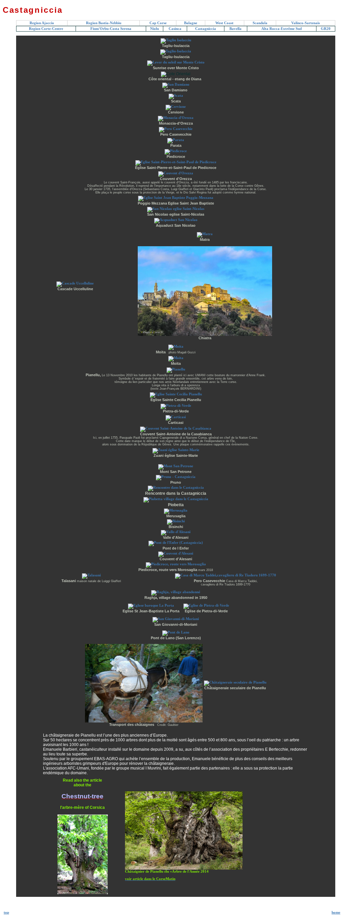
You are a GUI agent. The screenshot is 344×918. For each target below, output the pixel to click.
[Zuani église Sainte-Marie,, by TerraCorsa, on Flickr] (176, 450)
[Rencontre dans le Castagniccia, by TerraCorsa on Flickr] (176, 487)
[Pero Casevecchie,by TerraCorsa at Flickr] (175, 129)
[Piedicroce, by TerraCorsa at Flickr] (176, 151)
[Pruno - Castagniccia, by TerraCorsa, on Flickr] (176, 477)
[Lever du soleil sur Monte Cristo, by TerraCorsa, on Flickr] (176, 62)
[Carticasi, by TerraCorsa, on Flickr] (176, 417)
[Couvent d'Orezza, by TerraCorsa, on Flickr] (175, 173)
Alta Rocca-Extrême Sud (281, 29)
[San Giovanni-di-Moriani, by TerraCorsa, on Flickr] (176, 619)
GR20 (326, 29)
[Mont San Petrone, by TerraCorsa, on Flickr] (175, 466)
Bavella (235, 29)
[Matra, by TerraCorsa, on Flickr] (205, 234)
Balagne (190, 23)
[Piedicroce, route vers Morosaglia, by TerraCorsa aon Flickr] (176, 564)
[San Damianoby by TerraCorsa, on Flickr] (175, 84)
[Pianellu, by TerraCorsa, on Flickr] (176, 369)
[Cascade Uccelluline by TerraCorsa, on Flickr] (75, 283)
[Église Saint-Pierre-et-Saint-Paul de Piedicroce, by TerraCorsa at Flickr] (175, 162)
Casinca (175, 29)
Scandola (260, 23)
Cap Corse (158, 23)
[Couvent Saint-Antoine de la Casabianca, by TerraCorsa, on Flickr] (175, 428)
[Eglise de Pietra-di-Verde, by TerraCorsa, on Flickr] (206, 605)
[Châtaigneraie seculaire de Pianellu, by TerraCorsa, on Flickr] (235, 682)
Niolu (154, 29)
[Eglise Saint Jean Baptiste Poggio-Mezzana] (175, 198)
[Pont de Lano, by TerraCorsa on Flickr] (175, 632)
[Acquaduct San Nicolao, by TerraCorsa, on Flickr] (176, 220)
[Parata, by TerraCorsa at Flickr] (175, 140)
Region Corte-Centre (46, 29)
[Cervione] (176, 106)
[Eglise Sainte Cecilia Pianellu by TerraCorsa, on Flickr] (176, 394)
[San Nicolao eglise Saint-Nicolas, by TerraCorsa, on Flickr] (175, 209)
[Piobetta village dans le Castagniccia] (175, 499)
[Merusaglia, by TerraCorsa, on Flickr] (175, 510)
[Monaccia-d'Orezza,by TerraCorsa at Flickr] (176, 118)
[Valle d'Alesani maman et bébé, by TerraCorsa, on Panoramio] (175, 532)
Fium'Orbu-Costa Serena (110, 29)
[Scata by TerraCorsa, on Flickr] (176, 95)
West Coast (224, 23)
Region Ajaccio (42, 23)
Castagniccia (205, 29)
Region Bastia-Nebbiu (103, 23)
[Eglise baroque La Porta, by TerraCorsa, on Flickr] (151, 605)
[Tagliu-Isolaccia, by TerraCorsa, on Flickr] (175, 51)
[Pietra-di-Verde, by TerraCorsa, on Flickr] (176, 405)
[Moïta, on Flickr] (175, 346)
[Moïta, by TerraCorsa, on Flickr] (175, 358)
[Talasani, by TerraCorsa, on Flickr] (91, 575)
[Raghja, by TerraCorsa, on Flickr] (175, 592)
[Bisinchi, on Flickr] (176, 521)
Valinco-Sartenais (305, 23)
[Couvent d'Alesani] (175, 553)
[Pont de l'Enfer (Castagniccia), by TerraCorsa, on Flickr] (175, 542)
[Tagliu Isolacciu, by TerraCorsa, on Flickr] (176, 40)
